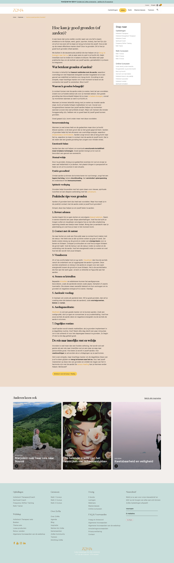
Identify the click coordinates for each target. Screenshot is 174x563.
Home (14, 17)
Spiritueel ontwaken (122, 84)
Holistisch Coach (121, 38)
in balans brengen (95, 96)
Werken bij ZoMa (57, 528)
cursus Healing (83, 364)
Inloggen (153, 5)
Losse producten (19, 528)
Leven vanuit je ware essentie (124, 66)
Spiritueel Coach (121, 41)
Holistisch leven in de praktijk (124, 76)
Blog (52, 522)
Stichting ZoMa (57, 540)
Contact (147, 5)
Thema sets (17, 525)
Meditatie (56, 312)
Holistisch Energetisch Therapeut (126, 36)
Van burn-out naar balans (123, 74)
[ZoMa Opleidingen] (18, 10)
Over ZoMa (55, 516)
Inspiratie (54, 525)
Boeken (16, 522)
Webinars (92, 503)
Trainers (54, 537)
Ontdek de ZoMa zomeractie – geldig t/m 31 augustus (95, 2)
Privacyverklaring (95, 531)
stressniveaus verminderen (62, 135)
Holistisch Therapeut (122, 33)
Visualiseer (87, 260)
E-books (91, 497)
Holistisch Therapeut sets (23, 519)
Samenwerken (56, 531)
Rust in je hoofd (120, 71)
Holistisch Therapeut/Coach (24, 497)
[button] (158, 10)
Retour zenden (19, 531)
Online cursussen (95, 509)
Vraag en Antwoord (95, 520)
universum (92, 192)
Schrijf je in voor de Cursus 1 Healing (64, 374)
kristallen (63, 281)
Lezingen (92, 500)
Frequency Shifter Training (123, 43)
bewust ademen (96, 217)
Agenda (54, 519)
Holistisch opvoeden (122, 79)
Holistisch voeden (121, 81)
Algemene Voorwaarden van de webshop (29, 534)
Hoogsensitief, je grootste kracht (126, 69)
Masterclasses (93, 506)
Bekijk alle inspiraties (152, 398)
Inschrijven (129, 520)
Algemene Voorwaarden (97, 523)
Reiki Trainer (119, 46)
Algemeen (20, 17)
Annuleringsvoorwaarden (98, 528)
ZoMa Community (58, 534)
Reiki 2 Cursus (120, 56)
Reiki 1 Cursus (120, 53)
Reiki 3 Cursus (120, 58)
